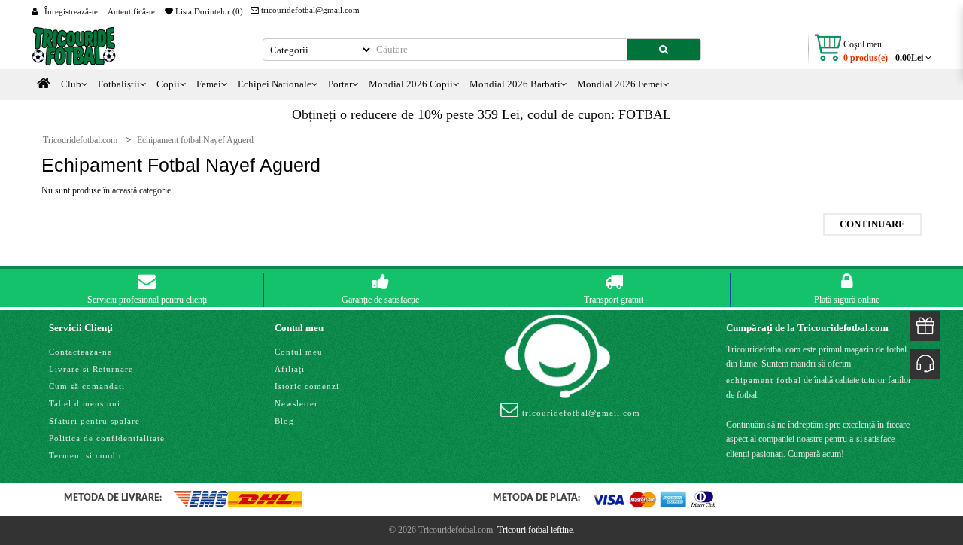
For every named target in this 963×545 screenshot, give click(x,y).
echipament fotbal (763, 380)
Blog (284, 420)
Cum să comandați (87, 386)
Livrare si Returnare (91, 368)
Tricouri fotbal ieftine (535, 530)
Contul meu (299, 351)
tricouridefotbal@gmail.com (309, 9)
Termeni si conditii (88, 455)
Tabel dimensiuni (84, 403)
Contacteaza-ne (80, 351)
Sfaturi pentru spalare (94, 420)
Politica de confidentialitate (107, 438)
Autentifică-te (131, 11)
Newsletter (296, 403)
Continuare (872, 224)
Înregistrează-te (71, 11)
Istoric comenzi (307, 386)
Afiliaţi (290, 368)
